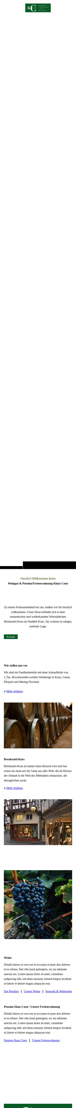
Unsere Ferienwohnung (46, 1040)
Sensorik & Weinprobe (58, 991)
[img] (38, 292)
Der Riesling (11, 991)
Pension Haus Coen (15, 1040)
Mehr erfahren (14, 691)
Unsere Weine (32, 991)
